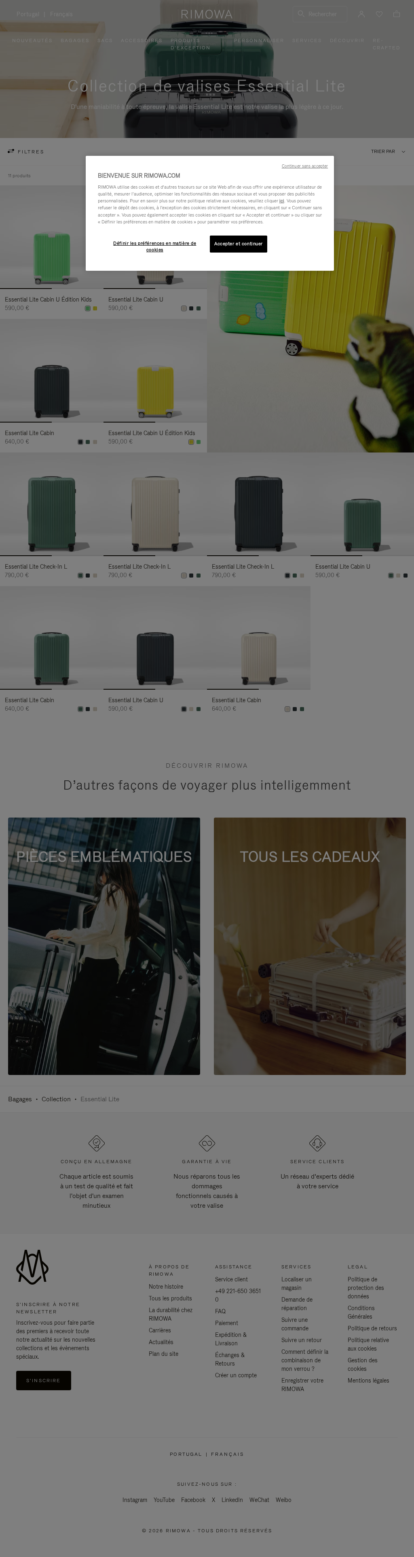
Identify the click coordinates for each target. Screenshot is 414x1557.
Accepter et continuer (238, 243)
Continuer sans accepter (305, 166)
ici (281, 201)
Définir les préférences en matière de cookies (154, 246)
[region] (210, 213)
